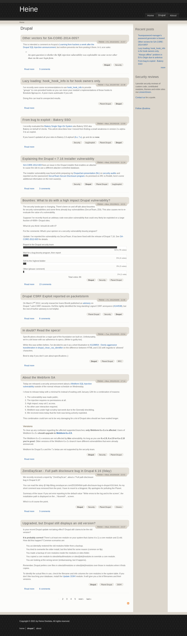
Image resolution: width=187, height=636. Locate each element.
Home (150, 15)
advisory (87, 303)
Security (118, 65)
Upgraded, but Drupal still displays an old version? (59, 523)
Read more (29, 69)
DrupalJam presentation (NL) (87, 173)
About (173, 15)
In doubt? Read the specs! (42, 330)
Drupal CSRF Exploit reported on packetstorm (56, 296)
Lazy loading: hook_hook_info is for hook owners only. (62, 81)
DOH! (119, 585)
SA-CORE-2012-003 (32, 165)
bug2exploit (90, 143)
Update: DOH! (69, 576)
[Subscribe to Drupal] (128, 603)
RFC (120, 361)
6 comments (44, 589)
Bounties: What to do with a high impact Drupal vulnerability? (66, 200)
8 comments (44, 318)
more (163, 67)
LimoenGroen (145, 92)
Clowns (119, 507)
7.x (80, 137)
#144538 (118, 306)
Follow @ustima (142, 108)
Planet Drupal (105, 104)
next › (81, 599)
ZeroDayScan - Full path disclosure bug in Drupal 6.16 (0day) (67, 471)
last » (89, 599)
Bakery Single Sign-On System (58, 126)
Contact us (140, 97)
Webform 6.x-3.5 (64, 433)
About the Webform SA (39, 377)
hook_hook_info (74, 87)
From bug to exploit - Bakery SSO (47, 119)
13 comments (45, 284)
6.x (76, 137)
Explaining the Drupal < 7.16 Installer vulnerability (59, 158)
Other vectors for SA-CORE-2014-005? (51, 38)
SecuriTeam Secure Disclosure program (67, 176)
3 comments (44, 69)
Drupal (162, 15)
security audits (109, 173)
